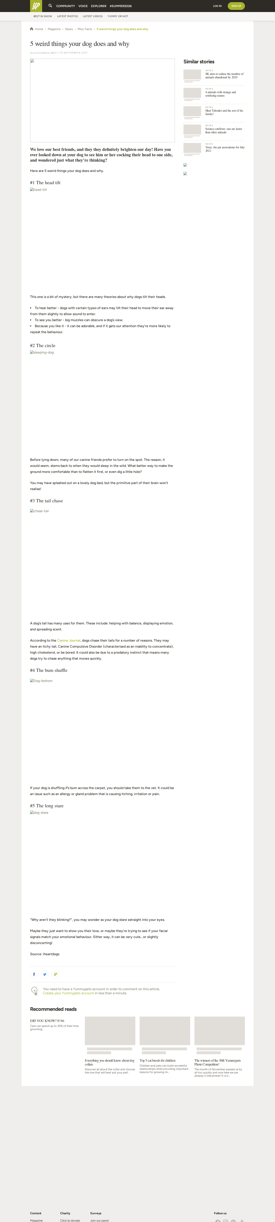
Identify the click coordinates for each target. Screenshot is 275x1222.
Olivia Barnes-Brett (44, 53)
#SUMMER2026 (121, 6)
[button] (34, 974)
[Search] (50, 6)
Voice (83, 6)
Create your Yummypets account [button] (68, 993)
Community (65, 6)
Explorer (98, 6)
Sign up (236, 6)
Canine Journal (68, 640)
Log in (217, 6)
